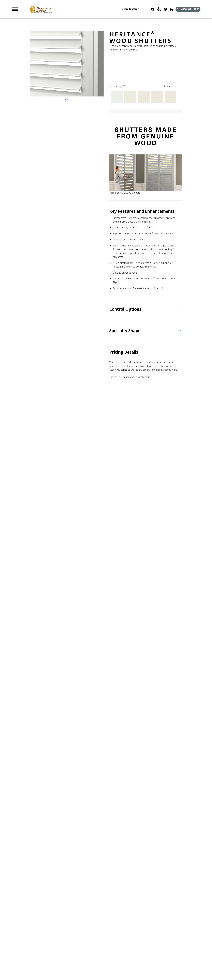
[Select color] (116, 97)
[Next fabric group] (175, 86)
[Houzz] (171, 9)
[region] (67, 66)
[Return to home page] (68, 9)
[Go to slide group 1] (65, 99)
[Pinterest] (165, 9)
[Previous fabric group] (162, 86)
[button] (15, 9)
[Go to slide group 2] (68, 99)
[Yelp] (159, 9)
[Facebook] (152, 9)
